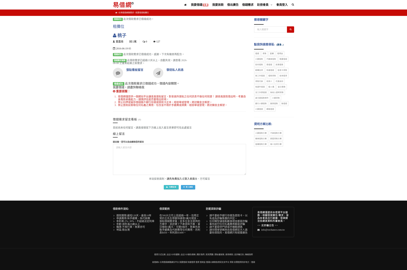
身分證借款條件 (262, 98)
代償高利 (279, 81)
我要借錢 (199, 4)
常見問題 (209, 254)
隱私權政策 (219, 254)
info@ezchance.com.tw (273, 229)
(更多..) (280, 45)
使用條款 (229, 254)
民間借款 (279, 65)
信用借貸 (283, 76)
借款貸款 (272, 76)
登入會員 (190, 178)
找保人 (269, 81)
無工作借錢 (260, 76)
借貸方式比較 (160, 254)
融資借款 (274, 104)
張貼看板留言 (134, 69)
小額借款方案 (261, 133)
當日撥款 (282, 87)
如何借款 (259, 65)
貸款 (264, 53)
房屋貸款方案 (276, 139)
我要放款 (218, 4)
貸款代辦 (259, 81)
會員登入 (282, 4)
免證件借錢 (260, 87)
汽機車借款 (271, 59)
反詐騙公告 (267, 225)
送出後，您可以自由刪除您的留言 (128, 142)
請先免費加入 (174, 178)
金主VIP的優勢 (173, 254)
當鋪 (272, 53)
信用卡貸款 (282, 70)
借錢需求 (248, 4)
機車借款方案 (261, 139)
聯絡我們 (249, 254)
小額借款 (259, 59)
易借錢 (269, 65)
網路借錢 (270, 109)
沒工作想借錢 (261, 92)
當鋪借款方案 (261, 144)
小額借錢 (259, 109)
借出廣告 (233, 4)
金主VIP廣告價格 (188, 254)
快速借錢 (270, 70)
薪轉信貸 (259, 70)
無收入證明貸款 (277, 92)
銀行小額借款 (261, 104)
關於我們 (200, 254)
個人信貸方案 (276, 144)
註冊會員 (263, 4)
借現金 (280, 53)
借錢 (257, 53)
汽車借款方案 (276, 133)
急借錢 (284, 104)
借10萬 (271, 87)
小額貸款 (276, 98)
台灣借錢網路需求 (126, 13)
